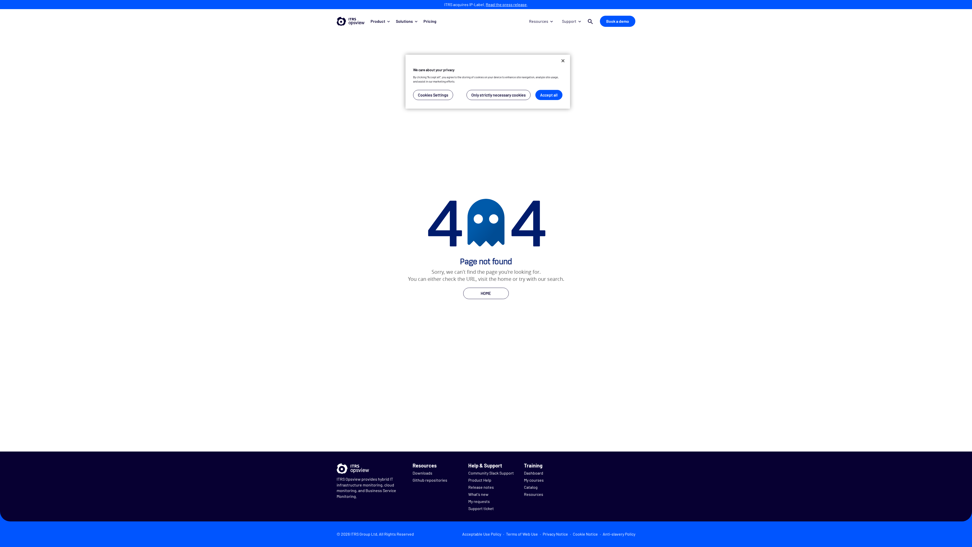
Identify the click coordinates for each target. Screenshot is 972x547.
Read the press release (506, 4)
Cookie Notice (585, 534)
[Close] (563, 60)
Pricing (429, 21)
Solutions (404, 21)
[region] (488, 82)
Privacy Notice (555, 534)
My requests (479, 501)
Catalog (531, 487)
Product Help (479, 480)
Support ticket (481, 508)
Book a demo (617, 21)
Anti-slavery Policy (619, 534)
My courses (534, 480)
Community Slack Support (491, 473)
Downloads (422, 473)
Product (378, 21)
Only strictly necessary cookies (498, 94)
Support (569, 21)
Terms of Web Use (522, 534)
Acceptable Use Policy (481, 534)
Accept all (549, 94)
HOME (486, 293)
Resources (538, 21)
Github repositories (430, 480)
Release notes (481, 487)
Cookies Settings (433, 94)
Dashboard (533, 473)
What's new (478, 494)
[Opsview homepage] (350, 21)
